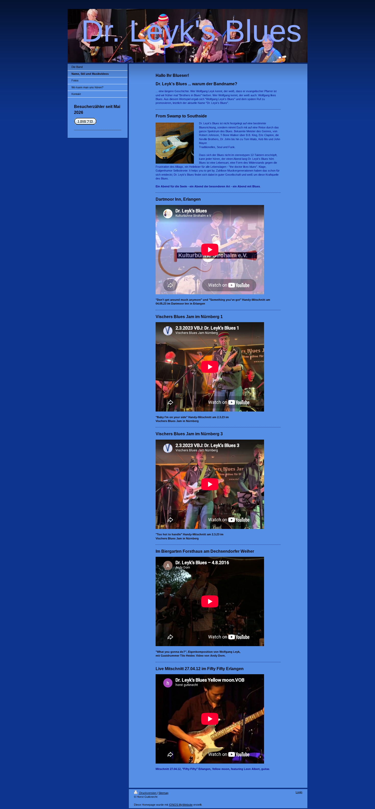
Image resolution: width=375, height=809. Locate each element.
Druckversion (148, 792)
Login (299, 792)
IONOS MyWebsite (181, 804)
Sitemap (163, 792)
